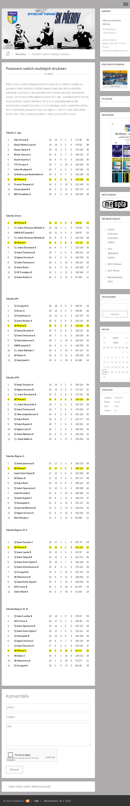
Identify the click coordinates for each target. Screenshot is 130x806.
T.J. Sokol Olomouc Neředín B (29, 237)
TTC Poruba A (21, 164)
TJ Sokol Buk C (21, 483)
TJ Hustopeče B (21, 635)
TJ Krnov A (19, 310)
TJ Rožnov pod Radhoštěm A (28, 174)
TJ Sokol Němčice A (24, 434)
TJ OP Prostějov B (23, 272)
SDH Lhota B (20, 586)
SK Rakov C (19, 655)
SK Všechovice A (22, 660)
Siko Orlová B (21, 139)
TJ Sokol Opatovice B (24, 625)
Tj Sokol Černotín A (24, 645)
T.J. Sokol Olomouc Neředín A (29, 227)
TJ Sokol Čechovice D (24, 409)
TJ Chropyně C (21, 665)
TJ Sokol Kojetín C (23, 497)
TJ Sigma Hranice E (23, 640)
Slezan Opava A (22, 149)
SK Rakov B (20, 478)
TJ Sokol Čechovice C (24, 262)
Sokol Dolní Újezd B (24, 473)
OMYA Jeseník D (22, 345)
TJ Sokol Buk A (21, 267)
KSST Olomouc (115, 264)
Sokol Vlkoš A (21, 591)
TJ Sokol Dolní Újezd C (25, 630)
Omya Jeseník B (22, 189)
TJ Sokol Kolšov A (23, 277)
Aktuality (20, 54)
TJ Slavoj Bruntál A (24, 330)
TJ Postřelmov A (22, 315)
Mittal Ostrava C (22, 154)
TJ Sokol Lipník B (22, 552)
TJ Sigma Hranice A (24, 257)
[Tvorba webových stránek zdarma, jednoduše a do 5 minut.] (27, 801)
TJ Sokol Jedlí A (21, 360)
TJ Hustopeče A (21, 502)
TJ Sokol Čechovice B (24, 252)
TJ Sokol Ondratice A (24, 335)
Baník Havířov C (22, 159)
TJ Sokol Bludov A (23, 320)
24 (104, 372)
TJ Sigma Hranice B (24, 389)
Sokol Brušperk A (23, 169)
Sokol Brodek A (22, 493)
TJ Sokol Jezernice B (24, 463)
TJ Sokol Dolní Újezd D (25, 562)
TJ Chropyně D (21, 572)
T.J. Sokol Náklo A (23, 439)
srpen (115, 337)
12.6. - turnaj (115, 86)
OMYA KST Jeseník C (24, 232)
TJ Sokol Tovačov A (23, 384)
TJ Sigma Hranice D (24, 512)
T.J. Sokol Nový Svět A (25, 404)
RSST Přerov (113, 270)
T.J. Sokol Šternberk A (25, 247)
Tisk (36, 800)
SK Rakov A (20, 355)
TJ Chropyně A (21, 305)
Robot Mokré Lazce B (25, 144)
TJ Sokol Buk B (21, 419)
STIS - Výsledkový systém (113, 253)
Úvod (8, 54)
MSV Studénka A (22, 194)
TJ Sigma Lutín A (22, 429)
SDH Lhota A (20, 621)
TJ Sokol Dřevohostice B (26, 566)
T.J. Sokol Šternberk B (25, 394)
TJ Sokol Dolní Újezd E (25, 581)
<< (104, 337)
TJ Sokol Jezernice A (24, 340)
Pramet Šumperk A (24, 184)
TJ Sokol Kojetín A (23, 424)
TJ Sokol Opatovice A (24, 488)
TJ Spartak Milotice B (25, 507)
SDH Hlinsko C (21, 517)
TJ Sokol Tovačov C (23, 542)
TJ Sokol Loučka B (23, 616)
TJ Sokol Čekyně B (23, 557)
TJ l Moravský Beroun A (26, 414)
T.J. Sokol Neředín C (24, 350)
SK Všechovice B (22, 576)
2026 (115, 342)
